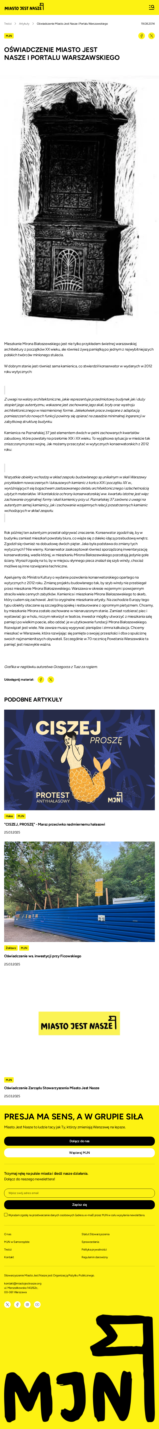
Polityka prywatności (94, 1249)
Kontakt (9, 1257)
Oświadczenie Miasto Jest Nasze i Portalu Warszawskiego (72, 23)
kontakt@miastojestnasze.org (23, 1283)
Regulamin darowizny (95, 1257)
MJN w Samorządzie (17, 1242)
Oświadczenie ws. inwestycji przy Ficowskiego (42, 956)
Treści (8, 23)
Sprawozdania (90, 1242)
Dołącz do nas (79, 1141)
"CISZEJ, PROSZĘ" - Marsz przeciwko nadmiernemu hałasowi (54, 824)
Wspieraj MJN (79, 1153)
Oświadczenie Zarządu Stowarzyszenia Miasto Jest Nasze (51, 1088)
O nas (7, 1234)
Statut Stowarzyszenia (95, 1234)
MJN (9, 36)
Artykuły (24, 23)
